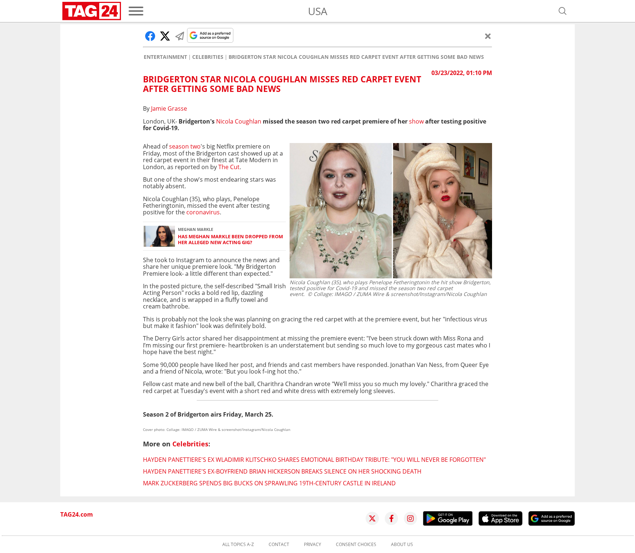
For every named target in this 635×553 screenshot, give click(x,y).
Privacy (312, 544)
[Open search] (562, 11)
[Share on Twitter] (165, 36)
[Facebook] (391, 518)
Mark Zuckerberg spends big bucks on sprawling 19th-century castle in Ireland (269, 483)
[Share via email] (179, 36)
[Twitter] (372, 518)
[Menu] (136, 11)
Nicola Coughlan (238, 121)
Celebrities (207, 57)
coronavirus (203, 212)
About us (402, 544)
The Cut (229, 167)
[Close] (488, 36)
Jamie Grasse (169, 108)
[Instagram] (410, 518)
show (416, 121)
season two (185, 146)
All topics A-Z (238, 544)
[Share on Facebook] (150, 36)
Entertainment (165, 57)
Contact (279, 544)
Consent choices (356, 544)
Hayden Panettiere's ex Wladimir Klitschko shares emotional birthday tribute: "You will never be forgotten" (314, 460)
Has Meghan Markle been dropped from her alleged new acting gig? (230, 239)
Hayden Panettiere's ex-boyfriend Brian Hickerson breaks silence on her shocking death (282, 471)
